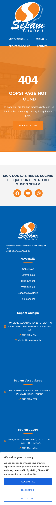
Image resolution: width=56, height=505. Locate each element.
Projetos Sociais (19, 46)
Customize (28, 490)
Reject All (28, 498)
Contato (42, 46)
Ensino (40, 39)
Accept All (28, 481)
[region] (28, 478)
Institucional (16, 39)
